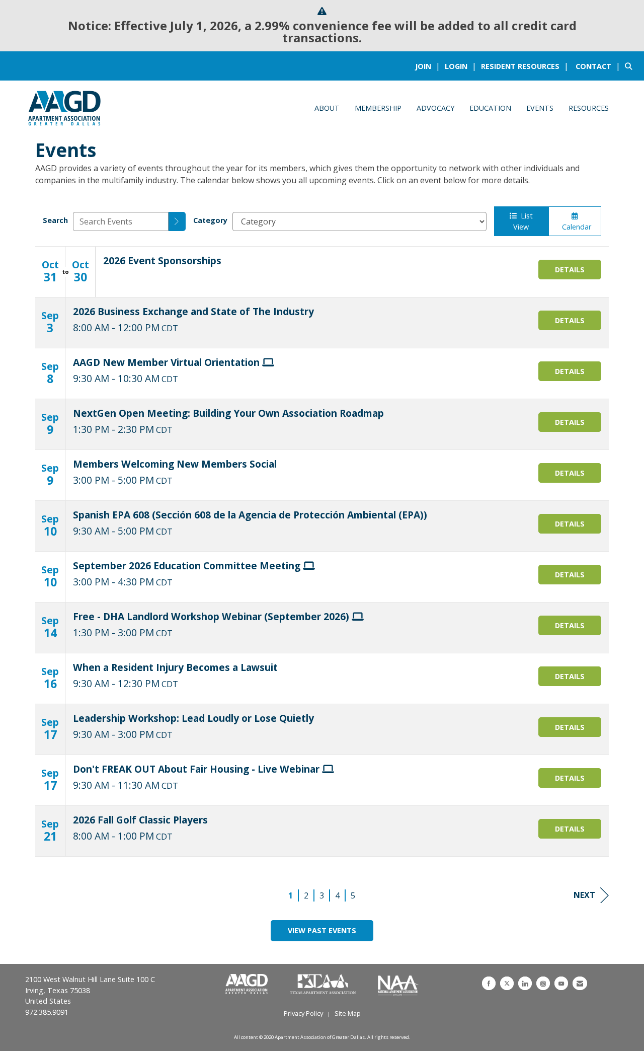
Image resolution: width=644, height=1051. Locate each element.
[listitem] (429, 65)
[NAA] (398, 984)
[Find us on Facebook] (489, 983)
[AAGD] (247, 984)
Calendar (574, 227)
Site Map (348, 1013)
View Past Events (322, 930)
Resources (589, 108)
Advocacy (435, 108)
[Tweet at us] (507, 983)
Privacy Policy (303, 1013)
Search (55, 220)
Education (490, 108)
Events (539, 108)
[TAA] (324, 984)
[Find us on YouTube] (561, 983)
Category (210, 220)
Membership (378, 108)
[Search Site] (630, 65)
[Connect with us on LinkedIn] (525, 983)
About (327, 108)
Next (584, 894)
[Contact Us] (580, 983)
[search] (177, 221)
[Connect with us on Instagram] (543, 983)
